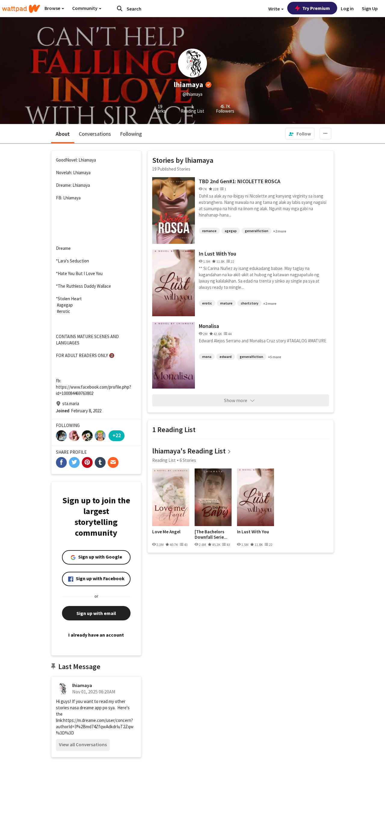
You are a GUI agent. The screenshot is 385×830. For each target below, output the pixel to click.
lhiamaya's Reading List (189, 451)
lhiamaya (82, 685)
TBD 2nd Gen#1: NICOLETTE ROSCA (239, 181)
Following (131, 133)
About (63, 133)
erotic (207, 303)
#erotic (63, 311)
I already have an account (96, 635)
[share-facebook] (61, 462)
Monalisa (209, 326)
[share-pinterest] (87, 462)
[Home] (21, 9)
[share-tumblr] (100, 462)
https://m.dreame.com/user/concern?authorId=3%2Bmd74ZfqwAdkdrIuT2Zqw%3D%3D (95, 726)
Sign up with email (96, 613)
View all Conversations (83, 744)
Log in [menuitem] (347, 8)
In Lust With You (217, 253)
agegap (231, 231)
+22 (116, 435)
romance (209, 231)
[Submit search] (119, 8)
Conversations (95, 133)
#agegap (65, 305)
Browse (53, 8)
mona (206, 356)
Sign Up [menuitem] (370, 8)
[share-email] (113, 462)
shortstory (249, 303)
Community (85, 8)
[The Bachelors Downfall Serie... (211, 534)
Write (274, 9)
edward (226, 356)
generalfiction (256, 231)
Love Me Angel (166, 532)
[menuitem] (300, 134)
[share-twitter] (74, 462)
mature (226, 303)
